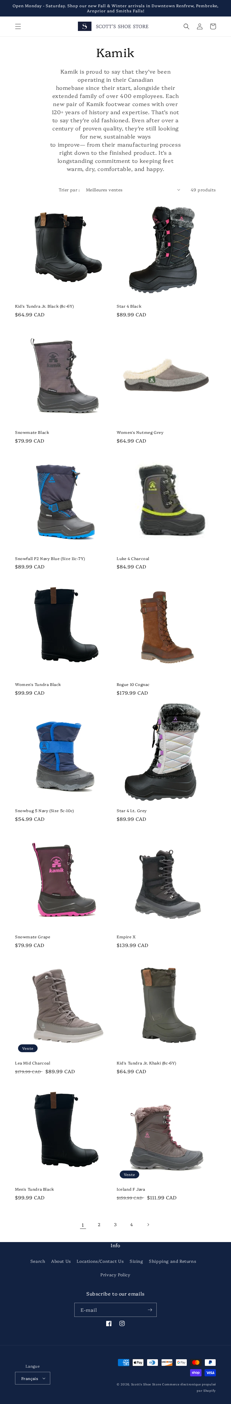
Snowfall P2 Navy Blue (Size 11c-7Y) (50, 558)
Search (37, 1261)
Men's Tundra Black (34, 1189)
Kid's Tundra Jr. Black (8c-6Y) (44, 306)
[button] (18, 26)
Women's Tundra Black (38, 684)
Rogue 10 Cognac (133, 684)
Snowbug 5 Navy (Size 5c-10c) (44, 810)
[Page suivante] (148, 1224)
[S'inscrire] (149, 1310)
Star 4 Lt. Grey (132, 810)
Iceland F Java (131, 1189)
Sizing (136, 1261)
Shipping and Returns (172, 1261)
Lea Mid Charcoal (33, 1062)
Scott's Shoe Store (146, 1384)
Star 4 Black (129, 306)
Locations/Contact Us (100, 1261)
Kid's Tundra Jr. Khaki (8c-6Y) (146, 1062)
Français (29, 1378)
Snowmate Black (32, 432)
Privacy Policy (115, 1275)
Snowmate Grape (32, 936)
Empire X (126, 936)
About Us (61, 1261)
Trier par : (69, 190)
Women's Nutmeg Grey (140, 432)
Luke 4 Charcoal (133, 558)
